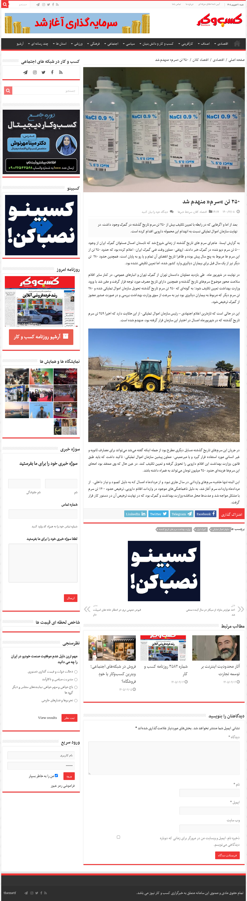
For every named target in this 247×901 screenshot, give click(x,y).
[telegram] (38, 5)
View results (47, 718)
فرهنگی (95, 44)
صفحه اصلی (237, 43)
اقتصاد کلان (200, 60)
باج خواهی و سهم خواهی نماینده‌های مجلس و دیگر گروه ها (42, 690)
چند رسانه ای (39, 44)
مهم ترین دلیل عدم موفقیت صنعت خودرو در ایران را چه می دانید (44, 659)
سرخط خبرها (185, 212)
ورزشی (78, 44)
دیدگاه (234, 737)
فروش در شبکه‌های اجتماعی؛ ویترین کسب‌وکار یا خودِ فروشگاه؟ (113, 674)
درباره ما (189, 4)
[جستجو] (4, 4)
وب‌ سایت (233, 820)
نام (236, 784)
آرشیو (20, 44)
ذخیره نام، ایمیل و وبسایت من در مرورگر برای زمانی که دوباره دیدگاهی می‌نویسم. (200, 841)
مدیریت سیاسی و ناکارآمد (57, 679)
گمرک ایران (201, 529)
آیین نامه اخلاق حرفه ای (209, 4)
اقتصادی (222, 44)
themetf (10, 893)
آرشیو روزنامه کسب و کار (37, 337)
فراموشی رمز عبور (63, 786)
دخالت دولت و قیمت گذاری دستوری (50, 671)
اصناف (205, 44)
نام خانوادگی (33, 492)
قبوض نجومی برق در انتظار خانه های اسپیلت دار (117, 610)
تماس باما (176, 4)
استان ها (61, 44)
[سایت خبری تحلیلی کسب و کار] (219, 19)
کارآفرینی (187, 44)
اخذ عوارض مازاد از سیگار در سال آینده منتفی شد (210, 610)
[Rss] (57, 5)
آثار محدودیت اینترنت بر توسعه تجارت (220, 670)
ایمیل (235, 802)
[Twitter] (49, 5)
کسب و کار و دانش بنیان (158, 44)
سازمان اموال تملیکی (221, 529)
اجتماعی (112, 44)
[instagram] (44, 5)
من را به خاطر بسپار (42, 776)
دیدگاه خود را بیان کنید (155, 212)
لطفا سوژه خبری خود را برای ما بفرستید (52, 539)
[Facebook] (53, 5)
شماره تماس (69, 505)
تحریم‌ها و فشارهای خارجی (57, 700)
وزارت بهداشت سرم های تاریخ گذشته (174, 529)
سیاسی (130, 44)
